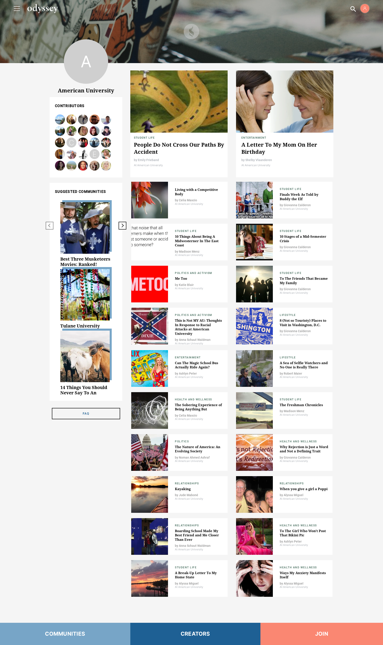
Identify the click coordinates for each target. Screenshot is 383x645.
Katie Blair (186, 285)
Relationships (187, 483)
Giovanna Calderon (297, 205)
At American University (148, 165)
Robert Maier (293, 373)
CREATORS (195, 634)
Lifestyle (288, 315)
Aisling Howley (71, 131)
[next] (122, 226)
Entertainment (253, 137)
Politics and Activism (193, 273)
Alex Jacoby (83, 131)
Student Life (144, 137)
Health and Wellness (193, 399)
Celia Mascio (94, 142)
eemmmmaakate (94, 154)
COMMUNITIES (65, 634)
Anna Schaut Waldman (195, 339)
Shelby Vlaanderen (258, 160)
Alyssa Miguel (293, 495)
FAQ (86, 413)
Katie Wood (71, 119)
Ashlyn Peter (188, 373)
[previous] (49, 226)
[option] (86, 234)
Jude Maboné (188, 495)
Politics (182, 441)
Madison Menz (106, 154)
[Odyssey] (42, 8)
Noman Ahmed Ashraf (194, 457)
